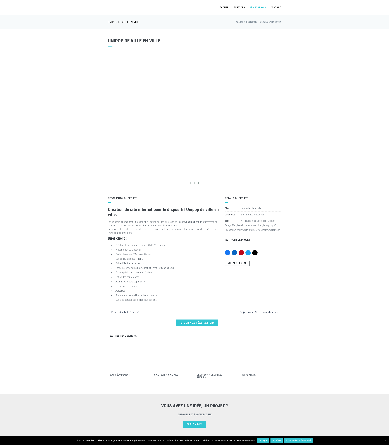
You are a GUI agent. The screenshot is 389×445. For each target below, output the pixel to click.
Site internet (247, 214)
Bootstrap (262, 220)
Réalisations (258, 7)
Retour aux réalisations (197, 322)
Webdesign (259, 214)
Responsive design (234, 230)
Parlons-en (194, 424)
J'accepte (262, 440)
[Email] (255, 252)
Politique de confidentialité (298, 440)
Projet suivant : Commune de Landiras (259, 312)
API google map (248, 220)
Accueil (224, 7)
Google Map (264, 225)
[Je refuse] (385, 440)
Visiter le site (237, 263)
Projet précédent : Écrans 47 (125, 312)
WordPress (274, 230)
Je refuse (276, 440)
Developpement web (247, 225)
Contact (275, 7)
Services (239, 7)
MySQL (274, 225)
